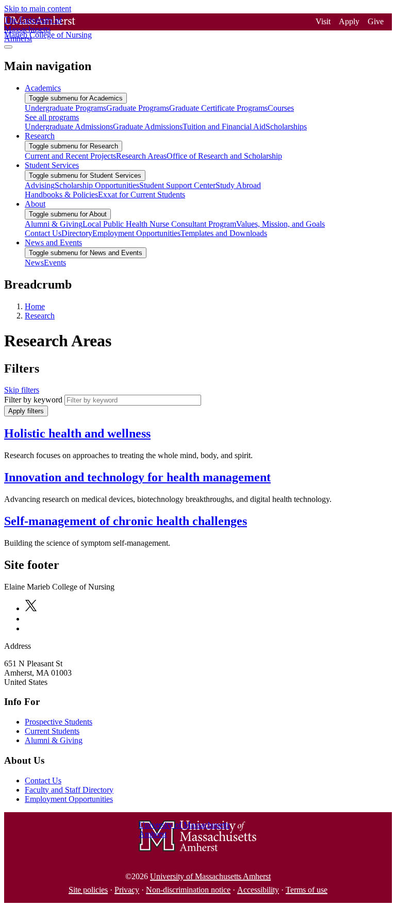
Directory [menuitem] (76, 233)
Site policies (88, 889)
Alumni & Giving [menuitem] (53, 224)
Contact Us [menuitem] (43, 233)
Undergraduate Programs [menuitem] (65, 108)
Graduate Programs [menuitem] (137, 108)
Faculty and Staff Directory (69, 789)
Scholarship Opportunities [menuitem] (97, 185)
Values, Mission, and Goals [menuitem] (280, 224)
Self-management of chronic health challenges (125, 521)
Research (40, 315)
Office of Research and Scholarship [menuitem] (224, 156)
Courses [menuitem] (281, 108)
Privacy (126, 889)
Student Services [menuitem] (52, 165)
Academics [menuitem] (43, 87)
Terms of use (306, 889)
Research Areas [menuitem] (141, 156)
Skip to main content (37, 8)
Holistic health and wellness (77, 433)
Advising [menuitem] (40, 185)
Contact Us (43, 780)
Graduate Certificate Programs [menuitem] (218, 108)
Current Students (52, 731)
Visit (323, 21)
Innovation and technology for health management (137, 477)
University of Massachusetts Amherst (210, 876)
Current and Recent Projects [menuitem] (70, 156)
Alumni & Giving (53, 740)
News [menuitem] (34, 262)
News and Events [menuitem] (53, 242)
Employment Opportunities (69, 799)
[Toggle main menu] (8, 46)
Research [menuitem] (40, 135)
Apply (349, 21)
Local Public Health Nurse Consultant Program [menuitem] (159, 224)
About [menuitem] (35, 203)
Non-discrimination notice (188, 889)
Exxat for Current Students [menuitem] (141, 194)
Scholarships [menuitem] (286, 126)
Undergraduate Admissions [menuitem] (69, 126)
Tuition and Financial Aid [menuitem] (224, 126)
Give (376, 21)
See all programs (52, 117)
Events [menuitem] (55, 262)
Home (35, 306)
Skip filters (21, 389)
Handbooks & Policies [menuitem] (61, 194)
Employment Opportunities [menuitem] (136, 233)
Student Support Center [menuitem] (177, 185)
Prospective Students (58, 721)
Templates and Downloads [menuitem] (223, 233)
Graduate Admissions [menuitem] (148, 126)
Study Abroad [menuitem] (238, 185)
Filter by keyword (33, 399)
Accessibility (258, 889)
